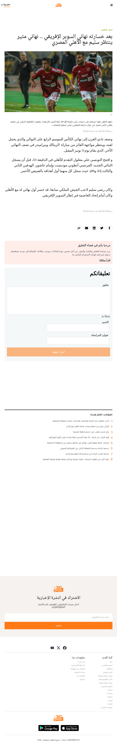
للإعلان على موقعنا (78, 669)
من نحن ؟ (81, 662)
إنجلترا (110, 690)
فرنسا (110, 700)
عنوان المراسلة (100, 335)
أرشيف (82, 679)
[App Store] (70, 727)
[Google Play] (48, 727)
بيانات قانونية (80, 672)
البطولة (109, 669)
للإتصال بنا (81, 676)
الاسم (105, 322)
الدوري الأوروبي (106, 686)
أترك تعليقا (59, 352)
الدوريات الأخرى (106, 707)
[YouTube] (52, 648)
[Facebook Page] (65, 648)
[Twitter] (58, 648)
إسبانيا (109, 693)
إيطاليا (109, 697)
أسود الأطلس (106, 30)
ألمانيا (110, 704)
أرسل (58, 625)
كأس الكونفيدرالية (105, 679)
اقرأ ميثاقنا (104, 260)
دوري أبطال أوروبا (105, 683)
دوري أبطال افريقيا (105, 676)
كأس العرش (107, 672)
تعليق (106, 284)
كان (111, 662)
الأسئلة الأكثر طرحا (78, 665)
